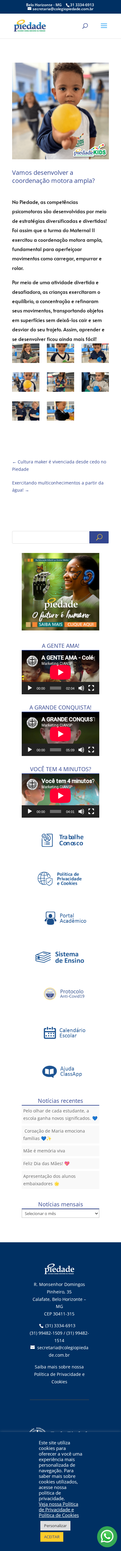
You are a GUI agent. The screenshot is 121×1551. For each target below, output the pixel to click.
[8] (25, 383)
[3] (25, 412)
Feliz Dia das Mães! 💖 (46, 1163)
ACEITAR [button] (52, 1537)
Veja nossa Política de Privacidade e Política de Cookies (59, 1509)
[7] (95, 354)
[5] (25, 354)
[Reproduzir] (30, 688)
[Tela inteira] (91, 688)
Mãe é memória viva (44, 1151)
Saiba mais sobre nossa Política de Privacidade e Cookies (59, 1374)
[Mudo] (81, 688)
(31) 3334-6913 (60, 1325)
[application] (60, 672)
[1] (60, 383)
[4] (60, 412)
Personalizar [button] (55, 1525)
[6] (60, 354)
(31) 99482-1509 (46, 1333)
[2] (95, 383)
